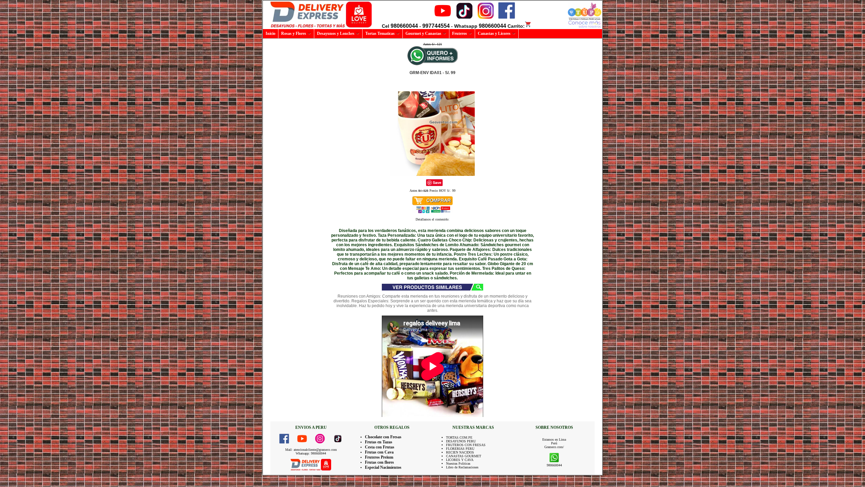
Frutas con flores (379, 462)
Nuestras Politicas (458, 463)
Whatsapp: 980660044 (311, 453)
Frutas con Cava (379, 452)
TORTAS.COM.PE (459, 437)
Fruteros (459, 33)
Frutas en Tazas (378, 442)
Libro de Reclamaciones (462, 467)
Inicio (270, 33)
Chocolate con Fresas (383, 437)
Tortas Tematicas (380, 33)
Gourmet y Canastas (423, 33)
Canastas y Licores (494, 33)
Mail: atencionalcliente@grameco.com (311, 449)
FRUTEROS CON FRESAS (466, 445)
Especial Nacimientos (383, 467)
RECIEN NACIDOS (460, 452)
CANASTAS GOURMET (463, 456)
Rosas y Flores (293, 33)
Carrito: (516, 26)
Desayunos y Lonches (335, 33)
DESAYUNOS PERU (461, 441)
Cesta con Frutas (379, 447)
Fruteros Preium (379, 457)
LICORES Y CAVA (459, 460)
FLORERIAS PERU (460, 448)
